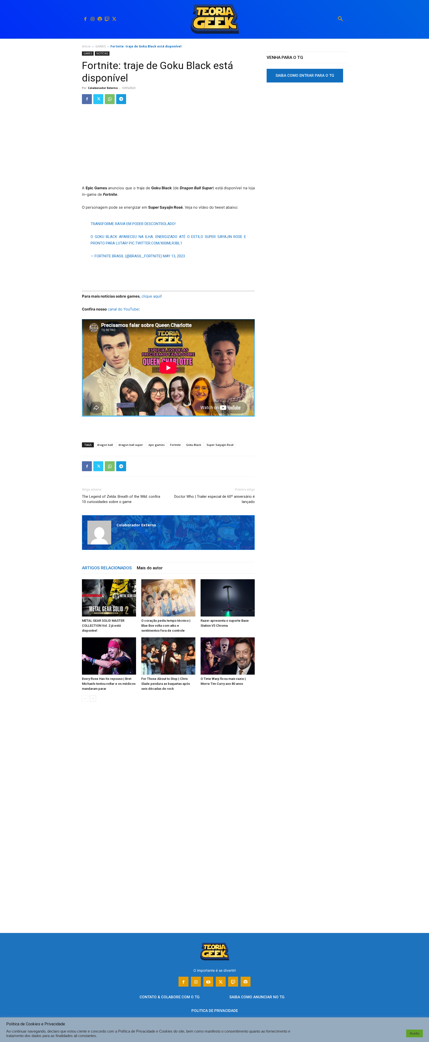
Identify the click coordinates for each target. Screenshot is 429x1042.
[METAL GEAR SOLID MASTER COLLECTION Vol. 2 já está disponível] (109, 598)
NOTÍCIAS (102, 53)
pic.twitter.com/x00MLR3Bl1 (155, 243)
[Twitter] (114, 19)
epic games (156, 445)
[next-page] (93, 698)
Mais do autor (150, 567)
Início (86, 46)
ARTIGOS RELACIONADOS (107, 567)
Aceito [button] (414, 1033)
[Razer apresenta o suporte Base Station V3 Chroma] (228, 598)
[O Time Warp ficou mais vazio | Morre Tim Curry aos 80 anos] (228, 656)
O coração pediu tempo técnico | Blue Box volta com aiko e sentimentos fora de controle (165, 625)
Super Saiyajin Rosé (220, 445)
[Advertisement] (168, 148)
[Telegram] (121, 99)
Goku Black (193, 445)
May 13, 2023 (174, 256)
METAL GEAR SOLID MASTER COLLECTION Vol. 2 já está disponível (103, 625)
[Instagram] (92, 19)
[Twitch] (107, 19)
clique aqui (151, 296)
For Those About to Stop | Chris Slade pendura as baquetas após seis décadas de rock (165, 684)
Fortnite (175, 445)
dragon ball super (130, 445)
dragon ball (105, 445)
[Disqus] (168, 781)
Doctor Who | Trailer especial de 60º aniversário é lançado (214, 499)
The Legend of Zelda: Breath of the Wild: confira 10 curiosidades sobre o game (121, 499)
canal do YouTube (123, 309)
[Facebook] (85, 19)
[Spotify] (99, 19)
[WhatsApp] (110, 99)
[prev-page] (85, 698)
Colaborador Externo (103, 88)
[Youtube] (208, 982)
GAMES (100, 46)
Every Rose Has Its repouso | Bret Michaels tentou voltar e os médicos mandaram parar (109, 684)
